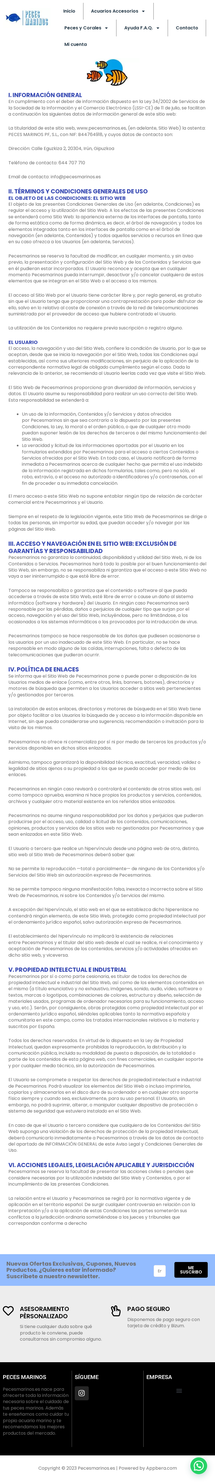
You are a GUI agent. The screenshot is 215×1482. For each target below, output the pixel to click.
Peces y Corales (82, 28)
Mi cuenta (75, 44)
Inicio (69, 11)
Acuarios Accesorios (114, 11)
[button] (179, 1391)
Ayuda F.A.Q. (138, 28)
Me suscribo (191, 1270)
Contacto (187, 28)
